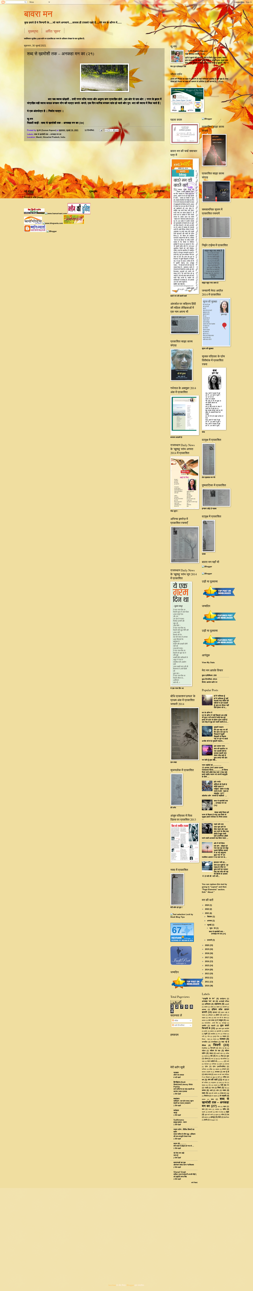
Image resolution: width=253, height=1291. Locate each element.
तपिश (227, 1053)
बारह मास (208, 1074)
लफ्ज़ (204, 1090)
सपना (210, 1109)
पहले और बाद (219, 824)
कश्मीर (204, 1026)
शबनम (203, 1099)
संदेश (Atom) (38, 197)
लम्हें (211, 1090)
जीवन (204, 1051)
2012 (207, 978)
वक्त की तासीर (213, 1093)
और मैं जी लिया (219, 843)
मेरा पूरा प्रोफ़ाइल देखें (178, 66)
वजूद (227, 1093)
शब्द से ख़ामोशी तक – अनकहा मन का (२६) (221, 803)
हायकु (213, 1117)
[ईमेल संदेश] (101, 130)
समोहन (217, 1109)
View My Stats (208, 662)
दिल (222, 1056)
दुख (228, 1056)
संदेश (176, 1020)
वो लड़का (214, 1096)
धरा (212, 1058)
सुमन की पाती (209, 1114)
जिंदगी (217, 1045)
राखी (206, 1088)
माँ (223, 1080)
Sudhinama (178, 1120)
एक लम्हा (211, 1020)
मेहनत (203, 1085)
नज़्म (203, 1061)
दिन (217, 1056)
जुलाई (209, 925)
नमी (228, 1061)
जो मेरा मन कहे (178, 1153)
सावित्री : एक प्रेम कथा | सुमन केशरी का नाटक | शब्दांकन (183, 1102)
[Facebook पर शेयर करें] (114, 130)
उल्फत (204, 1020)
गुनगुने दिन (216, 1036)
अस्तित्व (208, 1004)
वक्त (224, 1090)
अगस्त (209, 921)
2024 (207, 905)
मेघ (225, 1082)
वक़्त (203, 1093)
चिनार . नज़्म (206, 1039)
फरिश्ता (204, 1069)
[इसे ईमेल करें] (106, 130)
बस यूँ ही (226, 1072)
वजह (221, 1093)
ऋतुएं (175, 1113)
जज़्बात (222, 1039)
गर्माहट (225, 1034)
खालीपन (226, 1031)
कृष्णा (205, 1031)
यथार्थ (215, 1085)
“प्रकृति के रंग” (208, 999)
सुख (227, 1112)
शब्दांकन (176, 1099)
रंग (228, 1085)
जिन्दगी (212, 1048)
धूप (217, 1058)
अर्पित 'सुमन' (53, 31)
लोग (217, 1090)
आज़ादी (227, 1004)
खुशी (205, 1034)
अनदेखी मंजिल (224, 1001)
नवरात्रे (206, 1064)
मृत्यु (220, 1082)
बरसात (217, 1072)
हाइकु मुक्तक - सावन (180, 1122)
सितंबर (210, 916)
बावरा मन (38, 13)
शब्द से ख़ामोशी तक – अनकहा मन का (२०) (62, 122)
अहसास (217, 1004)
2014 (207, 970)
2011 (207, 982)
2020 (207, 945)
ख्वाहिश (213, 1034)
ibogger (213, 1120)
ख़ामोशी (219, 1031)
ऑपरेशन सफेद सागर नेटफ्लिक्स (183, 1165)
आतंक (206, 1007)
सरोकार (176, 1110)
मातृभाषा (213, 1082)
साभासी (210, 1112)
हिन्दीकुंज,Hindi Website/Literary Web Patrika (183, 1084)
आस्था (204, 1009)
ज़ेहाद (211, 1053)
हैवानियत (226, 1117)
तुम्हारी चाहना (218, 727)
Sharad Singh (179, 1172)
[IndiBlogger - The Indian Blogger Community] (181, 964)
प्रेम (206, 1066)
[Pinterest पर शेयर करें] (117, 130)
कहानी (213, 1026)
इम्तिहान (210, 1015)
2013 (207, 973)
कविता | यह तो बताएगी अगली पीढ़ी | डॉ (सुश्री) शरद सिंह (184, 1175)
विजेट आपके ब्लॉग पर (209, 682)
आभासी (225, 1007)
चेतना (214, 1039)
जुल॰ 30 (213, 928)
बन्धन (224, 1069)
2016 (207, 961)
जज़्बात (176, 1072)
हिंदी (219, 1117)
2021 (207, 913)
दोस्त (206, 1058)
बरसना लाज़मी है (207, 1072)
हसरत (206, 1117)
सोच (222, 1114)
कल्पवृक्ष (224, 1023)
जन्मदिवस (214, 1042)
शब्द (212, 1099)
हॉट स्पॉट (217, 782)
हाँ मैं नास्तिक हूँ (219, 696)
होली (205, 1120)
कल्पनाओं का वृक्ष (179, 1162)
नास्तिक (214, 1064)
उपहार (203, 1017)
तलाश (206, 1056)
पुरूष (220, 1064)
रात (213, 1088)
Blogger (130, 1285)
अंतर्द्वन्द (223, 999)
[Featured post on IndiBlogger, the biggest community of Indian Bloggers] (219, 623)
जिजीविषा (204, 1048)
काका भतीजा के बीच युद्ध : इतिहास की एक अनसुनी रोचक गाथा (184, 1135)
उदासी (224, 1015)
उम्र (209, 1017)
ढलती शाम (219, 1053)
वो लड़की (223, 1096)
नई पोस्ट (28, 191)
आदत (212, 1007)
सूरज (217, 1114)
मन (203, 1080)
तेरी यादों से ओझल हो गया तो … (183, 1146)
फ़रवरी (209, 940)
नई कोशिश (223, 1058)
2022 (207, 909)
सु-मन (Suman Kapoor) (197, 51)
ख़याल (212, 1031)
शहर (224, 1106)
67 (177, 930)
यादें (221, 1085)
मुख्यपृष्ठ (33, 31)
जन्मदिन (204, 1042)
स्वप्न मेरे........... (179, 1143)
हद (228, 1114)
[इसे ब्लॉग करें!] (108, 130)
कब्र (227, 1020)
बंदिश (210, 1069)
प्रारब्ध (227, 1064)
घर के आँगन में (207, 712)
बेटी (219, 1077)
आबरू (218, 1007)
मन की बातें (212, 1079)
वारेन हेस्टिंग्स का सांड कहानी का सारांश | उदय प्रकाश (183, 1090)
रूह (225, 1088)
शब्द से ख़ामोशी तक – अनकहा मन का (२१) (60, 53)
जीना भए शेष (222, 1048)
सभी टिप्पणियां (179, 1025)
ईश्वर (217, 1015)
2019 (207, 949)
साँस (224, 1109)
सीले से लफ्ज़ (219, 1112)
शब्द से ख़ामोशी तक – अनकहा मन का (47, 134)
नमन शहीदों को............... (211, 765)
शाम (203, 1109)
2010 (207, 986)
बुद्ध (214, 1077)
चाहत (224, 1036)
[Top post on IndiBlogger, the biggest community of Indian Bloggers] (187, 989)
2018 (207, 953)
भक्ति (224, 1077)
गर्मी (203, 1036)
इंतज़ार (215, 1012)
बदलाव (217, 1069)
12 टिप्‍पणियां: (90, 130)
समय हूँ (175, 1155)
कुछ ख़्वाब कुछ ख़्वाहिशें (222, 1028)
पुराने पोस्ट (159, 191)
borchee (112, 1285)
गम (219, 1034)
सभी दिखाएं (194, 1182)
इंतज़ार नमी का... (220, 862)
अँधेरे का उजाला (178, 1075)
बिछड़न (208, 1077)
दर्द (211, 1056)
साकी (203, 1112)
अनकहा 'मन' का (208, 1001)
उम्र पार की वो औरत (220, 1017)
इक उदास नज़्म (219, 746)
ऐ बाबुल (220, 1020)
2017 (207, 957)
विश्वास (206, 1096)
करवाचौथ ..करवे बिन (211, 1023)
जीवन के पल (215, 1050)
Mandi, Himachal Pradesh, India (50, 137)
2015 (207, 965)
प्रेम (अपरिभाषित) (219, 1066)
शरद (219, 1106)
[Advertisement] (94, 165)
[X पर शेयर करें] (111, 130)
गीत (208, 1036)
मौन (209, 1085)
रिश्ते (219, 1088)
